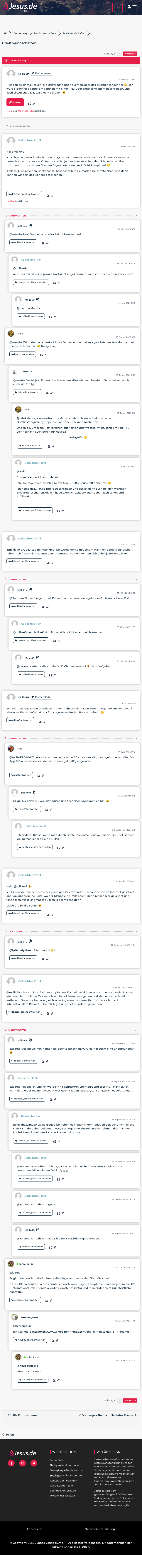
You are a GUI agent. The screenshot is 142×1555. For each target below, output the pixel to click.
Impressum (34, 1529)
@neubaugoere (27, 1365)
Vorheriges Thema (94, 1415)
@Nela (21, 471)
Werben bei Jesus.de (62, 1495)
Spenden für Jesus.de (63, 1490)
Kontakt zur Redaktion (63, 1480)
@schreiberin (22, 1326)
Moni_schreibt (26, 110)
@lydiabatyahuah (21, 950)
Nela (9, 110)
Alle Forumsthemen (25, 1415)
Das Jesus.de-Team (61, 1485)
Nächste (130, 53)
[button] (134, 6)
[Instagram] (22, 1463)
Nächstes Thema (123, 1415)
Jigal (20, 748)
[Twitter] (34, 1463)
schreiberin (26, 1263)
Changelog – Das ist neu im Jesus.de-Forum (66, 1470)
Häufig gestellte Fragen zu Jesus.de (66, 1475)
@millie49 (20, 268)
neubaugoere (29, 1317)
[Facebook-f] (11, 1463)
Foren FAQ (56, 1460)
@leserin (19, 380)
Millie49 (23, 73)
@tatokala (24, 418)
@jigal (17, 801)
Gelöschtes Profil (29, 140)
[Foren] (5, 33)
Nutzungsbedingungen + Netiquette (65, 1465)
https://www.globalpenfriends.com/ (62, 1331)
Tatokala (26, 371)
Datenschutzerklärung (100, 1529)
